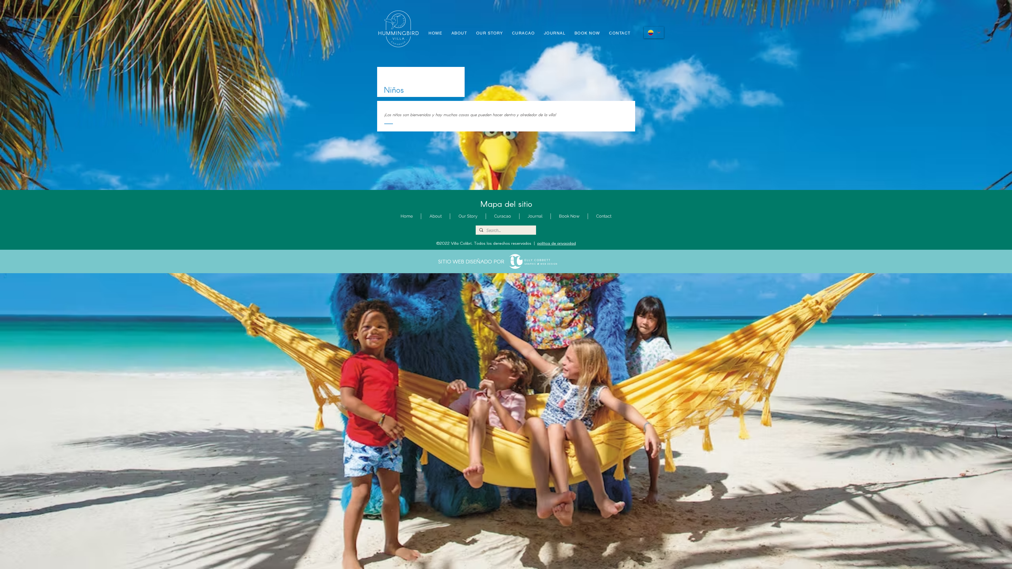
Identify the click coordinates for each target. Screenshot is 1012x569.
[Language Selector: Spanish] (654, 32)
